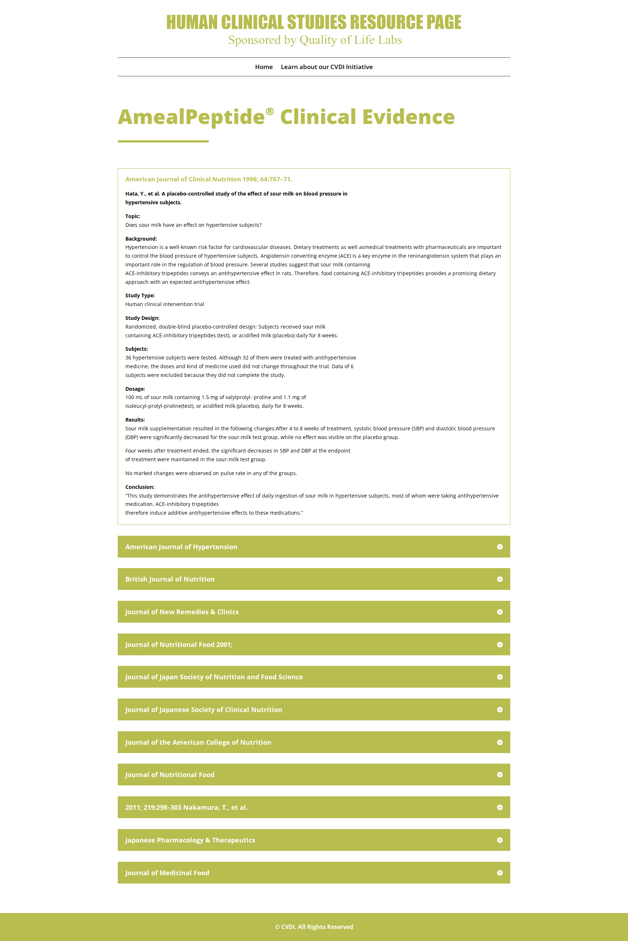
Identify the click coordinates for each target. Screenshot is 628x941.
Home (264, 67)
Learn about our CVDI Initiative (327, 67)
